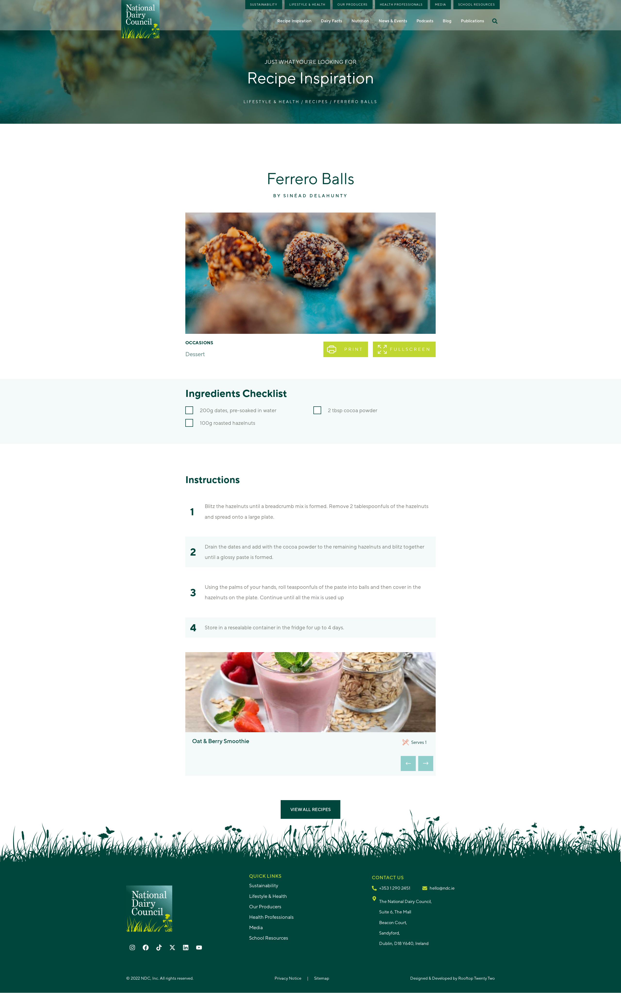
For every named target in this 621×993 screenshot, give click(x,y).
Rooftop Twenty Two (476, 978)
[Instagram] (132, 947)
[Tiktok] (159, 947)
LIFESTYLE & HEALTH (272, 101)
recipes (316, 101)
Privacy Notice (288, 978)
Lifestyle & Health (307, 4)
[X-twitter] (172, 947)
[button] (495, 21)
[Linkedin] (186, 947)
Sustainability (264, 4)
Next (425, 763)
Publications (472, 20)
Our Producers (352, 4)
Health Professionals (401, 4)
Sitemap (321, 978)
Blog (447, 20)
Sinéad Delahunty (315, 195)
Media (440, 4)
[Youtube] (199, 947)
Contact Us (388, 877)
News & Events (393, 20)
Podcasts (425, 20)
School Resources (476, 4)
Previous (408, 763)
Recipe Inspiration (294, 20)
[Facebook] (145, 947)
